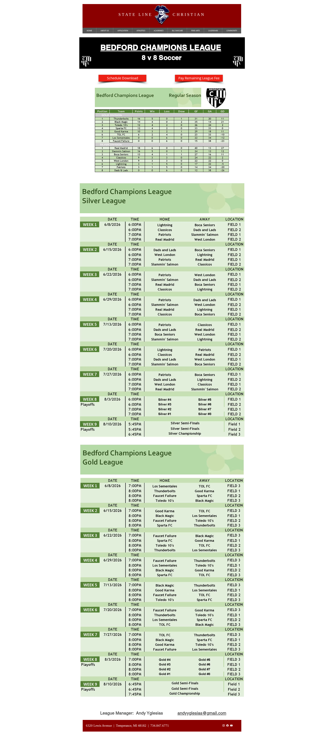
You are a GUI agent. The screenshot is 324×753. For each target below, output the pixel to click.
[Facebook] (227, 725)
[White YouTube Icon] (231, 725)
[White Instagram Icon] (223, 725)
